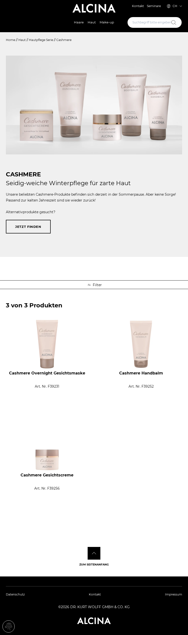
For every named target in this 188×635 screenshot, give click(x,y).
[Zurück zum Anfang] (94, 553)
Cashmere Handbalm (141, 373)
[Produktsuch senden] (173, 22)
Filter (97, 285)
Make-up (107, 22)
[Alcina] (94, 8)
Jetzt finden (28, 227)
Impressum (173, 594)
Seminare (154, 6)
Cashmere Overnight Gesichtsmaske (47, 373)
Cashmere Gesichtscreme (47, 475)
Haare (79, 22)
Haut (92, 22)
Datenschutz (15, 594)
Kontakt (138, 6)
